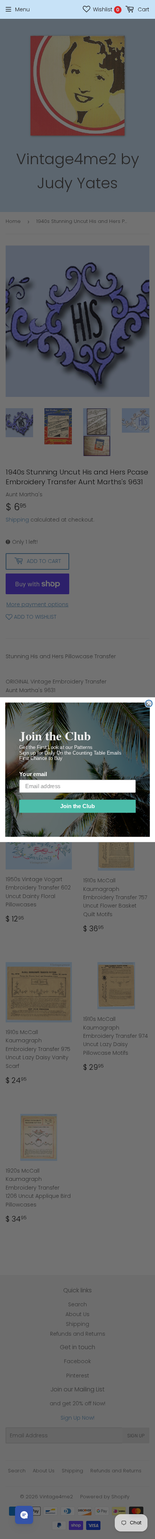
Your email (33, 774)
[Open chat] (24, 1515)
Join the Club (77, 806)
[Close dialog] (148, 703)
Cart (142, 9)
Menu (22, 9)
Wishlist (105, 9)
